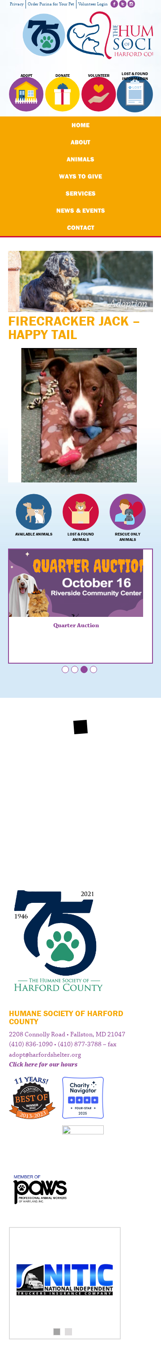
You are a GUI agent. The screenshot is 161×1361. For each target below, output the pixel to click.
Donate (62, 75)
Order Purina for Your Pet (51, 4)
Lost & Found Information (135, 76)
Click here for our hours (43, 1064)
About (80, 142)
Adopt (26, 75)
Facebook (114, 4)
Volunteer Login (93, 4)
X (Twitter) (123, 4)
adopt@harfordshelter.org (45, 1054)
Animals (80, 159)
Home (80, 125)
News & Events (80, 210)
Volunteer (99, 75)
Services (81, 193)
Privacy (17, 4)
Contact (80, 227)
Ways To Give (80, 176)
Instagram (131, 4)
